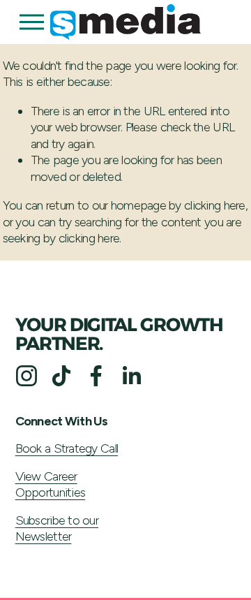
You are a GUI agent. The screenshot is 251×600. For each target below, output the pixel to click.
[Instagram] (26, 376)
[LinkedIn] (131, 376)
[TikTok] (61, 376)
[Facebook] (96, 376)
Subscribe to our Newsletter (56, 528)
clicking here (214, 205)
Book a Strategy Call (67, 448)
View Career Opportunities (50, 484)
